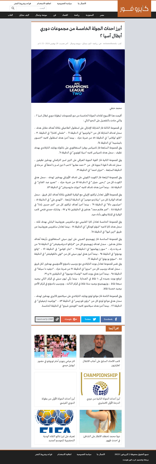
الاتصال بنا (82, 3)
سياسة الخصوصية (64, 3)
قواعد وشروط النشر (22, 3)
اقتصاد (65, 15)
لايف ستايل (24, 15)
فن (54, 15)
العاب (10, 15)
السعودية (90, 15)
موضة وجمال (41, 15)
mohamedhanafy (110, 43)
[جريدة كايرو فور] (134, 8)
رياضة (77, 15)
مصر (102, 15)
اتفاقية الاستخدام (44, 3)
